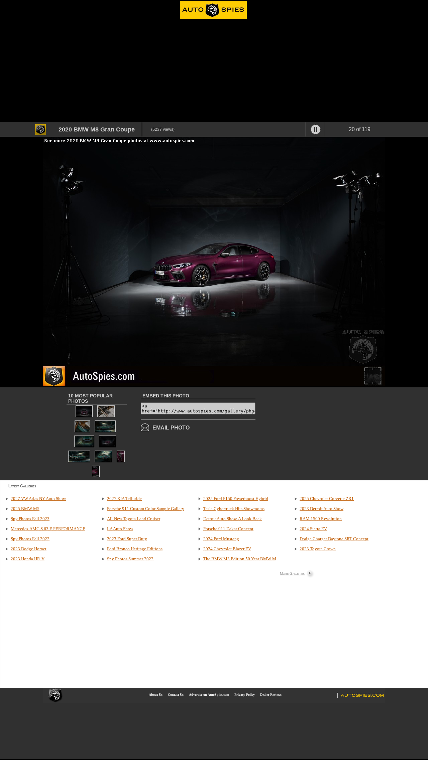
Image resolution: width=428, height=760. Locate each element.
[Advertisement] (214, 71)
